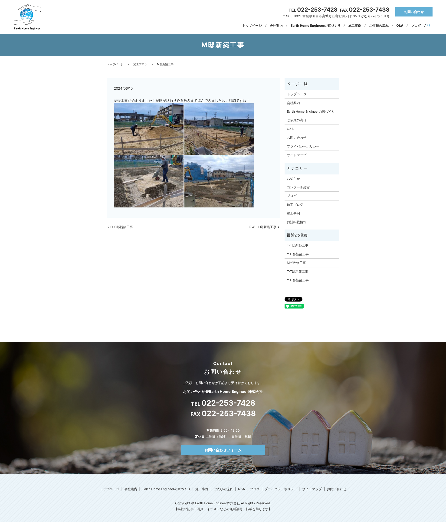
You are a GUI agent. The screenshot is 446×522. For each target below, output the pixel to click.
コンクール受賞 (298, 187)
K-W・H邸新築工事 (262, 227)
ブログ (416, 25)
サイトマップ (296, 155)
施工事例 (354, 25)
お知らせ (293, 179)
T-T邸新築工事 (297, 245)
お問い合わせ (414, 12)
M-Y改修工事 (296, 263)
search (429, 25)
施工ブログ (140, 64)
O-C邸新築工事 (121, 227)
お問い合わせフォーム (223, 450)
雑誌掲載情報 (296, 222)
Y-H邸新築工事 (298, 254)
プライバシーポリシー (303, 146)
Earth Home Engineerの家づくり (316, 25)
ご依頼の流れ (379, 25)
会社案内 (276, 25)
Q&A (399, 25)
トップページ (252, 25)
